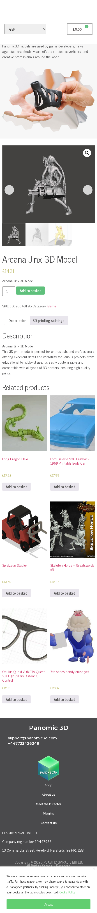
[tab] (17, 320)
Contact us (49, 823)
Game (51, 306)
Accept (48, 904)
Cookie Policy (67, 892)
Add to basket (30, 290)
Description (17, 320)
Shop (48, 785)
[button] (5, 11)
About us (48, 794)
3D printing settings (48, 320)
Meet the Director (48, 804)
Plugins (48, 813)
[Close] (94, 869)
